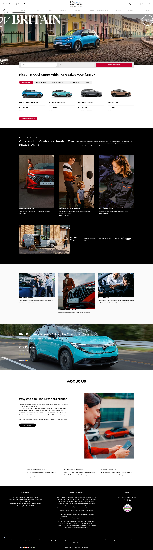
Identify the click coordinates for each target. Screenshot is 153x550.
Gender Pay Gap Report (109, 540)
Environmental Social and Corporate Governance (84, 540)
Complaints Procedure (126, 540)
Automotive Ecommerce (81, 547)
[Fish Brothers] (76, 4)
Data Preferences (141, 540)
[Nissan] (5, 11)
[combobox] (39, 65)
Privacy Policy (25, 540)
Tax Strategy (62, 540)
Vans (87, 82)
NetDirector (68, 547)
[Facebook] (124, 500)
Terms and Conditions (11, 540)
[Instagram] (127, 500)
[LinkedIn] (130, 500)
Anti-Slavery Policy (50, 540)
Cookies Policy (37, 540)
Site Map (75, 542)
